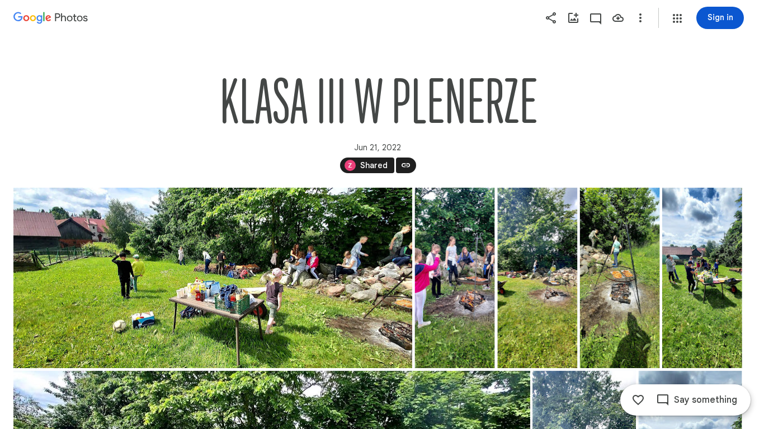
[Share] (551, 18)
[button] (677, 18)
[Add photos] (573, 18)
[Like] (638, 400)
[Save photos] (618, 18)
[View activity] (595, 18)
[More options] (640, 18)
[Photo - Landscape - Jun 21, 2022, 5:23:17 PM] (212, 278)
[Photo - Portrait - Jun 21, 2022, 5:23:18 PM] (455, 278)
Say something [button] (705, 400)
